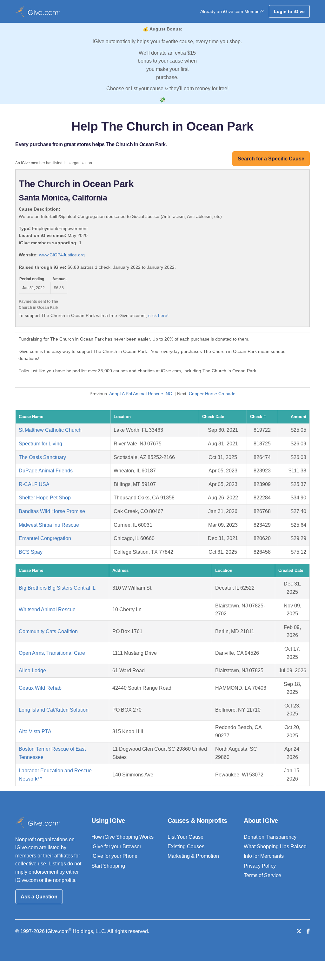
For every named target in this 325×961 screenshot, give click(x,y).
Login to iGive (289, 11)
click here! (158, 315)
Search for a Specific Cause (271, 158)
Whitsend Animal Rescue (47, 609)
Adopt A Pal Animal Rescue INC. (142, 393)
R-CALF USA (34, 484)
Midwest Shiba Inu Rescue (49, 525)
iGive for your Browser (116, 846)
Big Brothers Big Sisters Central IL (57, 588)
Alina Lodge (32, 670)
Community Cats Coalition (48, 631)
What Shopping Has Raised (275, 846)
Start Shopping (108, 866)
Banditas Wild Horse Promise (52, 511)
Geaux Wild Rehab (40, 688)
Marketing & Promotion (193, 856)
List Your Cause (185, 837)
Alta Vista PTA (35, 731)
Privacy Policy (260, 866)
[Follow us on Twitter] (299, 931)
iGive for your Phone (114, 856)
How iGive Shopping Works (122, 837)
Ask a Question (39, 896)
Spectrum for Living (40, 443)
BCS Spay (31, 552)
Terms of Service (262, 875)
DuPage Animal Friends (46, 470)
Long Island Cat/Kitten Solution (54, 710)
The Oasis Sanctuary (42, 457)
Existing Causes (186, 846)
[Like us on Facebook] (308, 931)
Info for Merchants (264, 856)
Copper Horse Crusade (212, 393)
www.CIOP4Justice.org (62, 254)
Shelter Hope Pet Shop (45, 497)
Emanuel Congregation (45, 538)
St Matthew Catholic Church (50, 430)
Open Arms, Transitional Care (52, 653)
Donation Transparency (270, 837)
